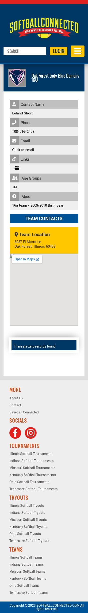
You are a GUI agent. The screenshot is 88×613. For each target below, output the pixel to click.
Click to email (23, 150)
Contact (15, 405)
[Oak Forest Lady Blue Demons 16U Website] (17, 168)
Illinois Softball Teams (25, 557)
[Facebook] (15, 433)
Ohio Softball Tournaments (29, 482)
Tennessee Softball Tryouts (29, 541)
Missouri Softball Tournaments (32, 468)
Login (58, 50)
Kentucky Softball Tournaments (32, 475)
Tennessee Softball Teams (28, 592)
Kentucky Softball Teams (27, 578)
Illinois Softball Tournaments (30, 454)
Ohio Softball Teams (24, 585)
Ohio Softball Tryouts (25, 534)
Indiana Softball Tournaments (31, 461)
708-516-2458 (23, 131)
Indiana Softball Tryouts (27, 513)
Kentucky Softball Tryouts (28, 527)
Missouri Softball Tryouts (28, 520)
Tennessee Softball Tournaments (33, 489)
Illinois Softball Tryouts (26, 505)
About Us (16, 398)
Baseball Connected (24, 412)
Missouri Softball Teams (27, 571)
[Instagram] (31, 433)
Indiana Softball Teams (26, 564)
